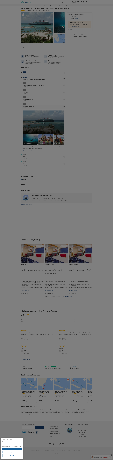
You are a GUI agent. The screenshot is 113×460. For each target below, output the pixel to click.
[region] (12, 448)
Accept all (12, 448)
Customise (12, 455)
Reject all (12, 452)
